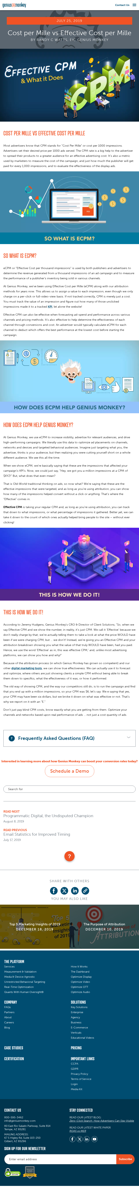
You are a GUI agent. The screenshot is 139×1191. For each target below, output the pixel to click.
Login (74, 1084)
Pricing (76, 1047)
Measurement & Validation (20, 971)
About (8, 1017)
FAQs (7, 1007)
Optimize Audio (80, 992)
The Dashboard (80, 971)
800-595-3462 (13, 1117)
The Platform (14, 961)
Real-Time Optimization (19, 987)
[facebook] (72, 1139)
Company (10, 1002)
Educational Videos (82, 1037)
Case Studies (13, 1047)
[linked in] (87, 1139)
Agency (75, 1017)
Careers (9, 1022)
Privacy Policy (79, 1074)
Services (9, 966)
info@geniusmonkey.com (20, 1120)
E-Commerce (79, 1027)
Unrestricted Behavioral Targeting (24, 981)
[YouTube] (94, 1139)
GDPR (74, 1068)
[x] (80, 1139)
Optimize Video (80, 981)
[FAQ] (69, 856)
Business (76, 1022)
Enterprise (77, 1012)
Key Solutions (79, 1007)
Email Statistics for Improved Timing (36, 834)
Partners (9, 1012)
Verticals (76, 1032)
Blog (7, 1027)
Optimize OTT (79, 987)
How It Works (79, 966)
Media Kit (76, 1089)
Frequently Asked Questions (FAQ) (56, 738)
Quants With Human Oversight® (24, 992)
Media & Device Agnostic (19, 976)
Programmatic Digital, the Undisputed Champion (48, 815)
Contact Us (122, 5)
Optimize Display (81, 976)
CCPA (74, 1063)
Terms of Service (81, 1079)
